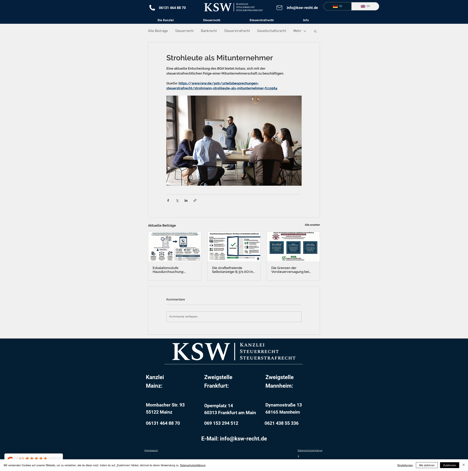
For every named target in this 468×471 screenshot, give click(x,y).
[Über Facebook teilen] (168, 200)
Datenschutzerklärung (192, 465)
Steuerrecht (184, 31)
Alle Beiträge (158, 31)
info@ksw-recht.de (302, 7)
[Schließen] (463, 465)
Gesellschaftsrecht (271, 31)
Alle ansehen (312, 224)
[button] (306, 20)
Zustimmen (449, 465)
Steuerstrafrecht (237, 31)
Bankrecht (209, 31)
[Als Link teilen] (195, 200)
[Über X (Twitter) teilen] (177, 200)
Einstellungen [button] (405, 465)
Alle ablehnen (427, 465)
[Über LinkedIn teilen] (186, 200)
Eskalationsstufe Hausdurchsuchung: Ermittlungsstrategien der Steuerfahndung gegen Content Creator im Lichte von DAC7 (173, 270)
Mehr (297, 31)
